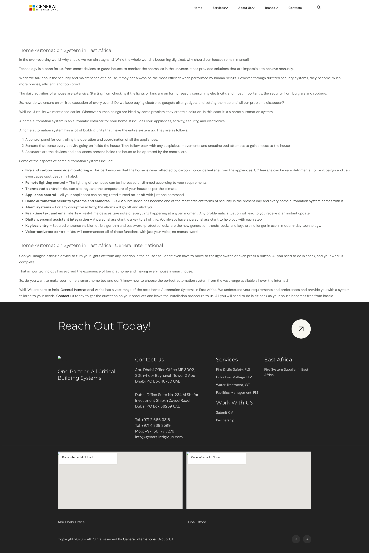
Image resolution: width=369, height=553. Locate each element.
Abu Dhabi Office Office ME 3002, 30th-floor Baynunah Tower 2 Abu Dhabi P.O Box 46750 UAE (165, 375)
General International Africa (82, 289)
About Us (245, 8)
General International (139, 539)
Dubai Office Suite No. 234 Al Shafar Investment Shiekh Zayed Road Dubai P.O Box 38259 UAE (166, 400)
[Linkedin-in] (296, 539)
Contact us (65, 296)
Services (219, 8)
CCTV (118, 201)
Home (198, 8)
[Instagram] (307, 539)
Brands (270, 8)
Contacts (295, 8)
